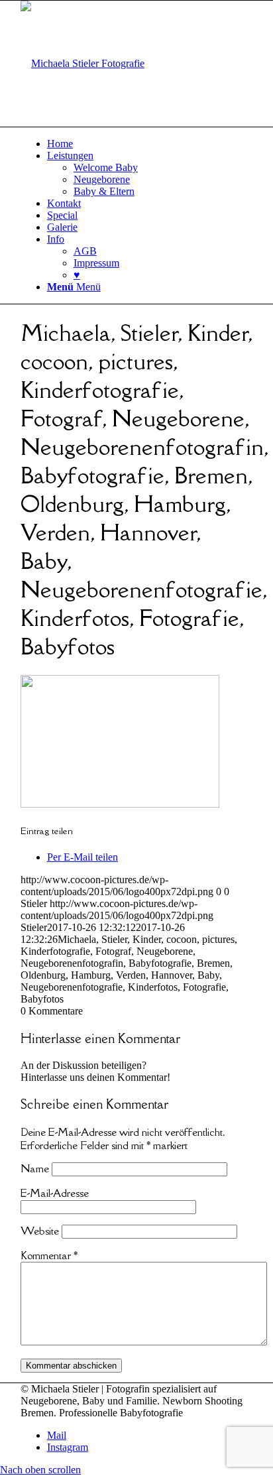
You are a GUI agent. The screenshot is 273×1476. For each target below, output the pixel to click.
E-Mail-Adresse (55, 1192)
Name (35, 1168)
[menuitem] (149, 144)
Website (40, 1230)
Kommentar (49, 1255)
